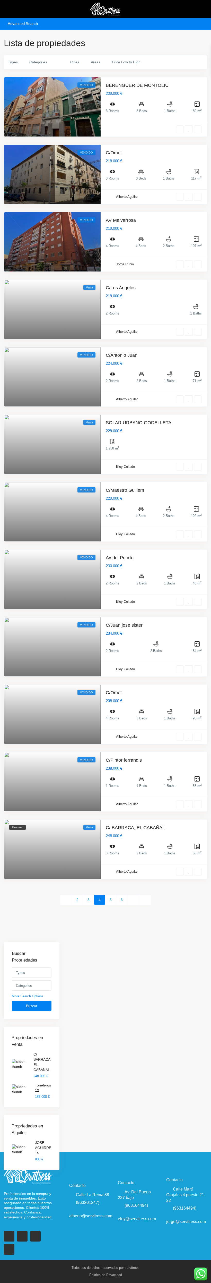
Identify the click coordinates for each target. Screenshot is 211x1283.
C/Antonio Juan (121, 355)
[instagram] (9, 1249)
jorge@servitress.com (186, 1221)
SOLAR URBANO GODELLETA (138, 422)
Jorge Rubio (125, 264)
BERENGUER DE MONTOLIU (137, 85)
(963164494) (136, 1205)
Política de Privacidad (105, 1275)
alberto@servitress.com (90, 1216)
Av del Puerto (120, 557)
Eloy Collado (125, 467)
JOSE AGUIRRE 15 (43, 1148)
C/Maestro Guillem (125, 490)
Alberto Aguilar (127, 197)
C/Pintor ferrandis (124, 760)
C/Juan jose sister (124, 625)
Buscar (31, 1006)
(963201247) (87, 1202)
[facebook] (9, 1236)
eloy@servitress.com (137, 1219)
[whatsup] (22, 1236)
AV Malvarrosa (121, 220)
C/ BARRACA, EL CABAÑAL (135, 827)
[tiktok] (35, 1236)
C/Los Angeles (121, 287)
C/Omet (114, 152)
